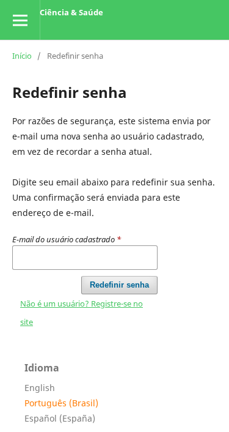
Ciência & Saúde (71, 12)
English (39, 387)
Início (22, 55)
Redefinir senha (119, 284)
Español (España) (59, 418)
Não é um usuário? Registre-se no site (81, 312)
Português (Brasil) (61, 403)
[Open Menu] (20, 20)
